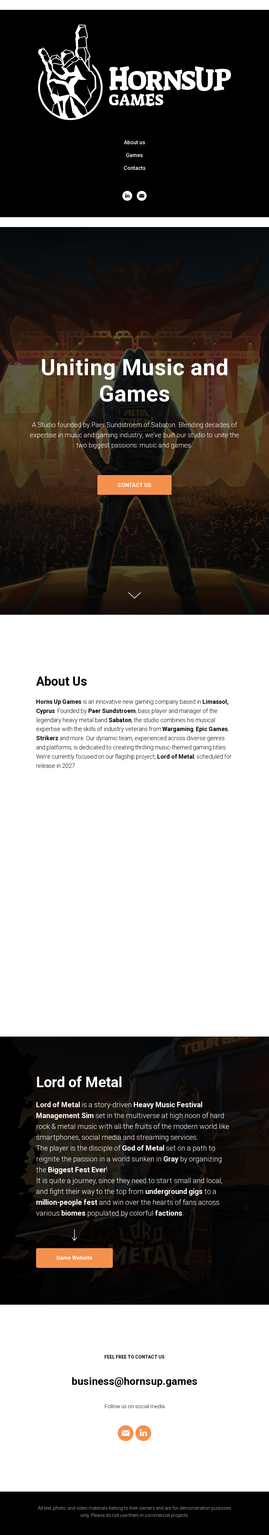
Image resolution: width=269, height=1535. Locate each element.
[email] (142, 196)
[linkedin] (127, 196)
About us (134, 142)
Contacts (135, 168)
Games (134, 155)
